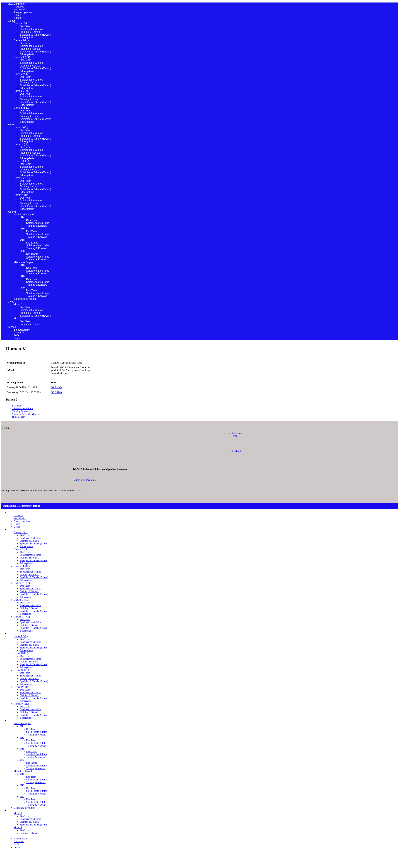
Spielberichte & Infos (31, 29)
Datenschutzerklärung (28, 505)
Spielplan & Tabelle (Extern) (35, 34)
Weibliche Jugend (24, 214)
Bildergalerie (27, 37)
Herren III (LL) (21, 161)
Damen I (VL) (21, 23)
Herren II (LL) (21, 144)
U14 (22, 217)
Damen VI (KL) (22, 107)
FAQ (16, 335)
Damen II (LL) (21, 40)
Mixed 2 (18, 318)
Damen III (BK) (22, 57)
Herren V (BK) (21, 195)
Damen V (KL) (21, 91)
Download (19, 332)
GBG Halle (56, 392)
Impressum (9, 505)
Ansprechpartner (23, 12)
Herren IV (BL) (22, 178)
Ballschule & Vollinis (25, 299)
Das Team (25, 26)
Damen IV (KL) (22, 74)
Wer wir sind (20, 9)
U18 (22, 240)
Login (17, 338)
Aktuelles (19, 6)
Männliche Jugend (24, 262)
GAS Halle (56, 387)
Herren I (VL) (21, 127)
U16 (22, 228)
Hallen (17, 15)
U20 (22, 251)
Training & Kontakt (30, 32)
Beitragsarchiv (22, 329)
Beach (17, 18)
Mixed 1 (18, 304)
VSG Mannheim (16, 3)
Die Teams (32, 242)
